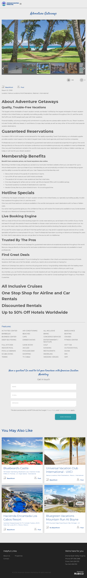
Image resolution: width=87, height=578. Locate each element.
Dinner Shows (29, 340)
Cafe (25, 337)
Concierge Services (52, 337)
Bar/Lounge (69, 331)
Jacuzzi (26, 348)
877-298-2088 (75, 558)
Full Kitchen (7, 345)
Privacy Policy (51, 410)
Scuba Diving (7, 354)
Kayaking (47, 348)
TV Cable (26, 357)
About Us (6, 556)
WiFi (66, 357)
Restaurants (49, 351)
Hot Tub (68, 345)
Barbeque (6, 334)
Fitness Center (71, 340)
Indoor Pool (7, 348)
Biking (46, 334)
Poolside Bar (28, 351)
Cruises (67, 337)
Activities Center (9, 331)
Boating (68, 334)
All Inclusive (49, 331)
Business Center (9, 337)
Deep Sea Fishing (9, 340)
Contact (6, 558)
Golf (46, 345)
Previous (3, 68)
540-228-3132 (72, 564)
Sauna (67, 351)
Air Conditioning (30, 331)
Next (83, 68)
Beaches (26, 334)
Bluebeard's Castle (16, 468)
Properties (18, 556)
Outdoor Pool (71, 348)
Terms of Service (64, 410)
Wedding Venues (51, 357)
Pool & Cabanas (9, 351)
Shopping (27, 354)
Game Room (28, 345)
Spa (65, 354)
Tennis (4, 357)
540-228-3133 (74, 561)
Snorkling (48, 354)
